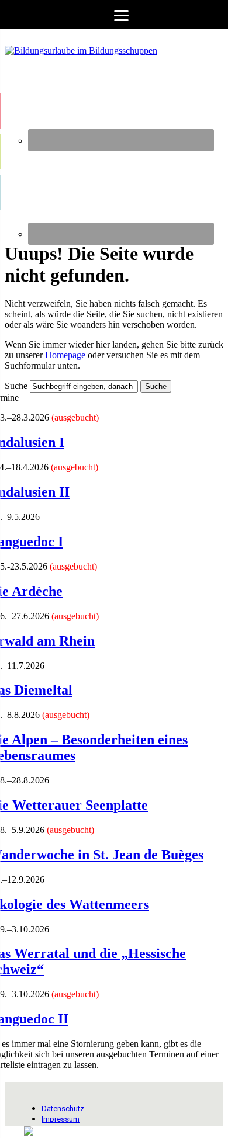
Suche (16, 386)
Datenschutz (63, 1108)
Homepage (65, 355)
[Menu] (114, 14)
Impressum (61, 1119)
